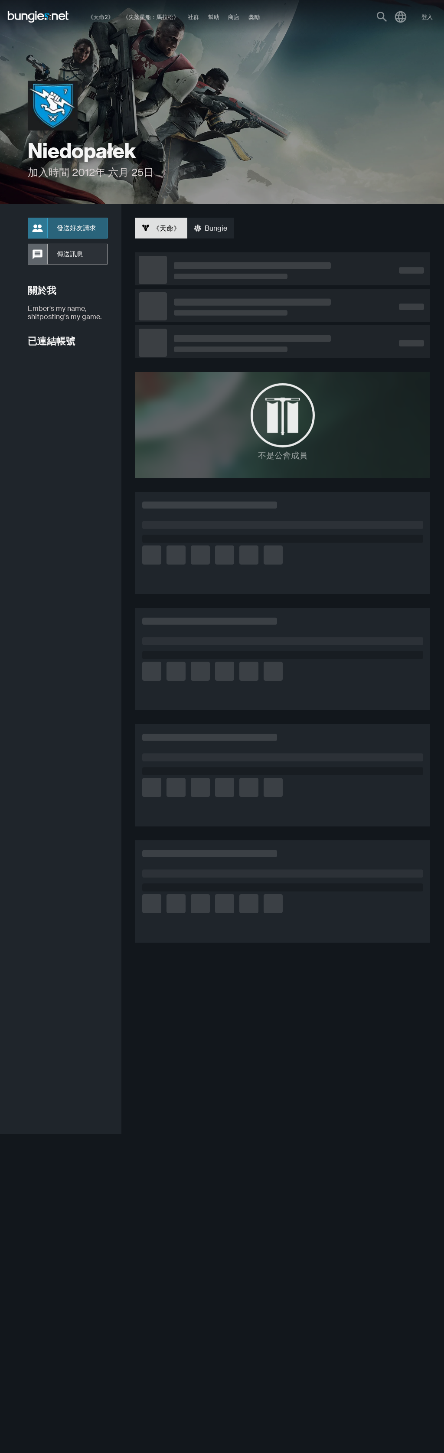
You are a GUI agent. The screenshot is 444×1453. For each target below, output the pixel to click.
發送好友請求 (76, 228)
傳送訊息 (70, 254)
